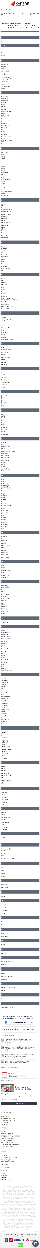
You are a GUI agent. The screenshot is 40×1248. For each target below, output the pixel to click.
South (3, 711)
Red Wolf (4, 641)
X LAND (3, 837)
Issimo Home (5, 382)
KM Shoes (4, 430)
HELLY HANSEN (6, 357)
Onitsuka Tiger (6, 570)
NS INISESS (5, 557)
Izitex (3, 387)
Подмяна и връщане (9, 1120)
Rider (3, 656)
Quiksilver (4, 622)
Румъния (4, 979)
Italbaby (4, 384)
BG (2, 129)
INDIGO (4, 375)
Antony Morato (6, 86)
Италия (3, 925)
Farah (3, 279)
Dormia (3, 233)
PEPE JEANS (5, 594)
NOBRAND (4, 552)
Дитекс (3, 913)
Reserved (4, 649)
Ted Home (4, 738)
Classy (3, 181)
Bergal (3, 119)
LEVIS (3, 464)
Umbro (3, 770)
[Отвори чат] (35, 1243)
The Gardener (6, 746)
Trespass (4, 758)
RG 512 (3, 654)
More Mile (4, 524)
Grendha (4, 334)
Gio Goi (3, 321)
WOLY (3, 824)
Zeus (3, 873)
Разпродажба (6, 1179)
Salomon (4, 684)
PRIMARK (4, 605)
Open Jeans (5, 577)
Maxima (3, 491)
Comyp (3, 187)
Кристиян (4, 936)
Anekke (3, 84)
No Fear (3, 550)
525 (2, 53)
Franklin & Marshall (7, 298)
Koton (3, 431)
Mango (3, 481)
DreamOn (4, 236)
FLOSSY (3, 289)
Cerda (3, 174)
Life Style (4, 466)
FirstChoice (4, 284)
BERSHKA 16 (5, 126)
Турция (4, 999)
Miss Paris (4, 510)
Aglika (3, 68)
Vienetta (4, 802)
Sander (3, 686)
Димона (4, 910)
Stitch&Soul (5, 720)
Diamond (4, 218)
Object (3, 565)
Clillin (3, 185)
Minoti (3, 508)
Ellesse (3, 253)
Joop (2, 406)
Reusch (3, 652)
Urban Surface (6, 780)
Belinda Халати (6, 111)
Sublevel (4, 722)
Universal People (6, 775)
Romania (4, 662)
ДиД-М (3, 907)
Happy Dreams (6, 350)
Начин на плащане (8, 1118)
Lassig (3, 449)
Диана (3, 904)
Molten (3, 518)
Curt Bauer (4, 195)
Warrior (3, 812)
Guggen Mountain (7, 339)
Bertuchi (4, 127)
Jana (2, 401)
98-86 (3, 56)
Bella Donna (5, 115)
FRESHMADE (5, 305)
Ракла (3, 973)
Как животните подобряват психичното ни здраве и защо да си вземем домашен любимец (19, 1048)
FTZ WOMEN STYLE (7, 307)
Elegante (4, 250)
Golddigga (4, 332)
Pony (3, 603)
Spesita (3, 718)
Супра (3, 990)
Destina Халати (6, 215)
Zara (2, 867)
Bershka (4, 124)
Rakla (3, 631)
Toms (3, 755)
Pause (3, 589)
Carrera (3, 169)
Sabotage (4, 680)
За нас (3, 1131)
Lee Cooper (5, 460)
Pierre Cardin (5, 598)
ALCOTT (4, 75)
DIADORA (4, 216)
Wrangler (4, 829)
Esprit (3, 260)
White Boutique (6, 817)
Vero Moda (4, 799)
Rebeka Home (5, 638)
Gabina (3, 317)
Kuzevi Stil (4, 434)
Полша (3, 965)
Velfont (3, 797)
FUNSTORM (5, 309)
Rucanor (4, 668)
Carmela (4, 165)
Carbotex (4, 160)
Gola (2, 331)
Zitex (3, 876)
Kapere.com (13, 1234)
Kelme (3, 425)
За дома (4, 1177)
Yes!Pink (4, 854)
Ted (2, 736)
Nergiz (3, 543)
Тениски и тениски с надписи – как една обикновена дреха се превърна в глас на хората (18, 1041)
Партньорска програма (10, 1144)
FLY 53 (3, 291)
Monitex (4, 522)
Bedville (4, 109)
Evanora (4, 266)
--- (2, 41)
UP (2, 777)
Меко (3, 945)
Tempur (4, 743)
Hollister (4, 362)
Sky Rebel (4, 703)
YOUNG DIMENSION (7, 859)
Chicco (3, 177)
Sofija (3, 707)
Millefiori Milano (6, 505)
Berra (3, 122)
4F (2, 50)
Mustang (4, 526)
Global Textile (5, 328)
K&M (2, 414)
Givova (3, 324)
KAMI (3, 418)
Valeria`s (4, 792)
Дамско (4, 1171)
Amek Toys (5, 82)
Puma (3, 614)
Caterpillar (4, 172)
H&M (2, 348)
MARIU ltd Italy (6, 487)
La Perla (3, 443)
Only (2, 572)
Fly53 (3, 293)
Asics (3, 88)
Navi (2, 539)
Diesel (3, 220)
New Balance (5, 545)
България (4, 887)
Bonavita (4, 134)
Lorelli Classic (5, 469)
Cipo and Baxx (5, 179)
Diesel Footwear (6, 222)
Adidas (3, 66)
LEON (3, 462)
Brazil (3, 138)
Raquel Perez (5, 636)
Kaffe (3, 416)
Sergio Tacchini (6, 693)
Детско (4, 1175)
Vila (2, 804)
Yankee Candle (6, 849)
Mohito (3, 516)
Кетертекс (4, 933)
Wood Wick (5, 827)
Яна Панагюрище (7, 1007)
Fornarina (4, 296)
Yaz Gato (4, 851)
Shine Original (5, 699)
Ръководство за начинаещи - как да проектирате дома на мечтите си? (17, 1061)
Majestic (4, 479)
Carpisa (3, 167)
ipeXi (3, 380)
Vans (3, 794)
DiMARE (3, 229)
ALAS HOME (5, 71)
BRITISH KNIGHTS (7, 140)
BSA (2, 142)
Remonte (4, 645)
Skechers (4, 700)
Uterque (4, 784)
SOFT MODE (5, 709)
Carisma (4, 162)
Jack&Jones (4, 398)
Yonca (3, 856)
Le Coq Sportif (5, 455)
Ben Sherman (5, 117)
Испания (4, 922)
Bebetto (4, 106)
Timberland (5, 751)
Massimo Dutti (5, 489)
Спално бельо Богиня (8, 987)
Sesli (2, 695)
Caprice (3, 158)
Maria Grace (5, 485)
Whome (3, 819)
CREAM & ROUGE (6, 192)
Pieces (3, 596)
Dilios (3, 227)
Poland (3, 600)
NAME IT (4, 537)
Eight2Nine (4, 248)
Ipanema (4, 378)
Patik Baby (4, 586)
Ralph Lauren (5, 632)
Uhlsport (4, 768)
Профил (4, 1155)
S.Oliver (3, 678)
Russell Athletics (6, 670)
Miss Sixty (4, 512)
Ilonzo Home (5, 373)
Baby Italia (4, 99)
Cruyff (3, 194)
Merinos (4, 498)
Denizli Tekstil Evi (6, 210)
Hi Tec (3, 359)
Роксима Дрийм (6, 976)
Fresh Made (5, 302)
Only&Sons (5, 575)
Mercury (4, 496)
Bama (3, 104)
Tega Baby (4, 741)
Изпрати (19, 1103)
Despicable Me (6, 212)
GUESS (3, 337)
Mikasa (3, 503)
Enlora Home (5, 255)
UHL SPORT (5, 767)
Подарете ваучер (7, 1162)
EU (2, 263)
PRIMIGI (4, 607)
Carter (3, 170)
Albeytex (4, 73)
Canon (3, 156)
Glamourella (5, 326)
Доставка (5, 1116)
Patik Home (5, 588)
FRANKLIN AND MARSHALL (9, 300)
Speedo (4, 716)
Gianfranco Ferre (6, 319)
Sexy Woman (5, 697)
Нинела (4, 953)
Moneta (3, 520)
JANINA (3, 403)
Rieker (3, 657)
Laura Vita (4, 453)
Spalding (4, 713)
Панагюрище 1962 (7, 962)
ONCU (3, 567)
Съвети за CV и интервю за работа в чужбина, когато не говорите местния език (20, 1055)
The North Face (6, 749)
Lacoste (3, 445)
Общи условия (6, 1140)
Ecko (2, 246)
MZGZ (3, 528)
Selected (4, 691)
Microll (3, 501)
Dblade (3, 206)
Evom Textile (5, 268)
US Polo (3, 782)
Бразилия (4, 884)
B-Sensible (4, 97)
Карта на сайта (7, 1142)
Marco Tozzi (5, 483)
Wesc (3, 814)
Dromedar (4, 238)
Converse (4, 190)
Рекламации (6, 1160)
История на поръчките (9, 1157)
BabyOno (4, 102)
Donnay (3, 231)
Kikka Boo (4, 428)
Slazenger (4, 705)
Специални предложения (10, 1136)
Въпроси (4, 1122)
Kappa (3, 421)
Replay (3, 647)
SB (2, 688)
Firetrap (3, 283)
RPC (2, 666)
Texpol (3, 744)
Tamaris (4, 732)
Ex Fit (3, 270)
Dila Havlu (4, 225)
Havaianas (4, 353)
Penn (3, 591)
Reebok (3, 643)
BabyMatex (5, 101)
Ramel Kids (4, 634)
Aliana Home (5, 80)
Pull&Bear (4, 612)
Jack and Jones (6, 396)
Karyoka (4, 423)
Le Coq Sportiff (6, 457)
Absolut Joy (5, 64)
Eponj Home (5, 257)
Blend (3, 131)
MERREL (3, 499)
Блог (3, 1148)
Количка (4, 1164)
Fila (2, 281)
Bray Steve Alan (6, 136)
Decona (3, 208)
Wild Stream (5, 822)
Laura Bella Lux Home (8, 452)
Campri (3, 154)
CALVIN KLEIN (5, 152)
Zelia (2, 870)
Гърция (3, 896)
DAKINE (3, 204)
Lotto (3, 471)
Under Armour (6, 773)
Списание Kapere (7, 1146)
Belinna (3, 113)
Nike (2, 547)
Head (3, 355)
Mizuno (3, 514)
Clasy (3, 183)
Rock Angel (5, 659)
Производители (7, 1134)
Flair (2, 287)
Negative (4, 540)
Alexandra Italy (6, 78)
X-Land (3, 840)
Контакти (5, 1125)
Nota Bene (4, 554)
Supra (3, 724)
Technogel (4, 734)
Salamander (5, 682)
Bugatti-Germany (6, 144)
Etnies (3, 262)
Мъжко (3, 1173)
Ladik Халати (5, 447)
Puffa (3, 609)
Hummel (4, 364)
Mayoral (4, 494)
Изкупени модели (8, 1138)
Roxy (3, 664)
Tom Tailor (4, 753)
